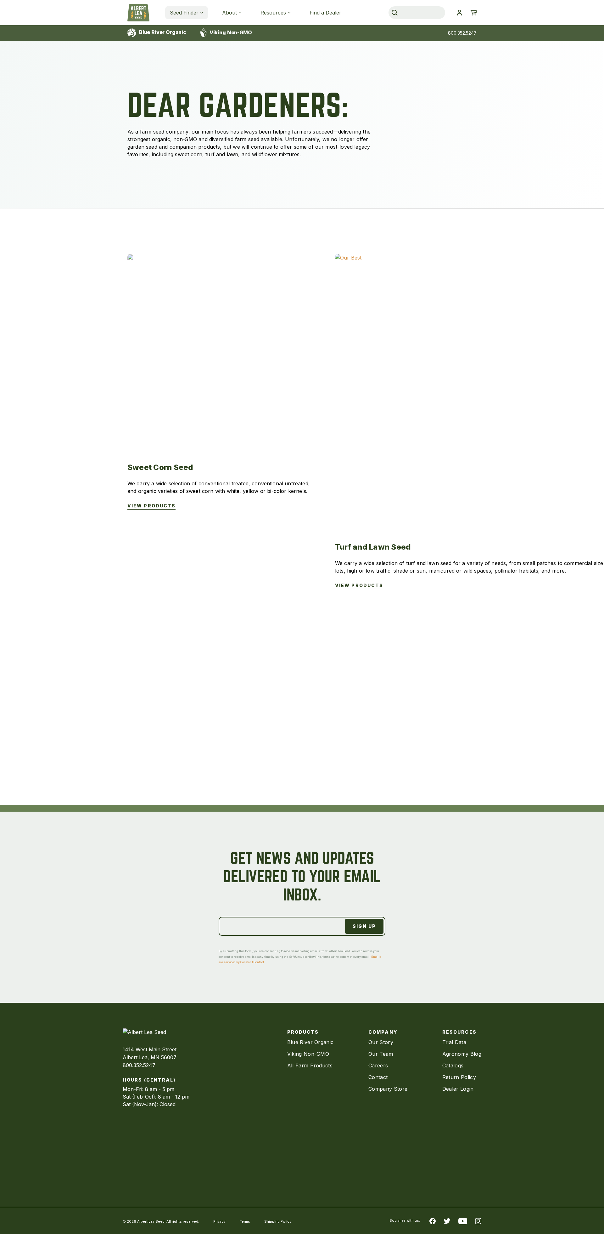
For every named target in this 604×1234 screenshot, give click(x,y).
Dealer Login (458, 1089)
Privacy (219, 1221)
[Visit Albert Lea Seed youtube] (462, 1221)
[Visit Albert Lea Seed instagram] (478, 1221)
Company (382, 1032)
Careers (378, 1065)
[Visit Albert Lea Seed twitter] (447, 1221)
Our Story (380, 1042)
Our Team (380, 1054)
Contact (378, 1077)
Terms (245, 1221)
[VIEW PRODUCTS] (221, 348)
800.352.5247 (462, 33)
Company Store (387, 1089)
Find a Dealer (325, 12)
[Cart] (473, 12)
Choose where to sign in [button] (459, 12)
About (229, 12)
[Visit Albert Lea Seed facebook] (432, 1221)
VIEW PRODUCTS (151, 505)
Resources (273, 12)
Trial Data (454, 1042)
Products (303, 1032)
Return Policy (459, 1077)
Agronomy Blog (461, 1054)
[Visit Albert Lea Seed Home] (138, 12)
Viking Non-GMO (230, 32)
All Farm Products (310, 1065)
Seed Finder (184, 12)
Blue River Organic (162, 32)
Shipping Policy (277, 1221)
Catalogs (453, 1065)
